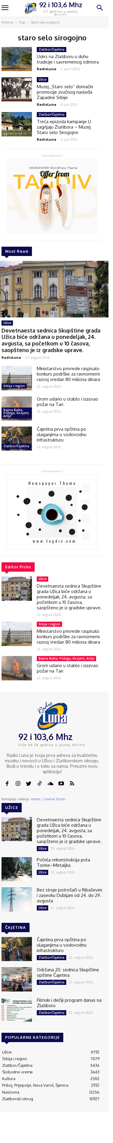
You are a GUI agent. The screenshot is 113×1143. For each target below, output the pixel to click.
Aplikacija (102, 1131)
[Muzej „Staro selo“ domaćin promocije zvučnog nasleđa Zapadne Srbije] (17, 89)
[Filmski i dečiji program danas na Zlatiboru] (17, 1010)
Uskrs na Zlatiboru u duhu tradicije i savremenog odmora (68, 59)
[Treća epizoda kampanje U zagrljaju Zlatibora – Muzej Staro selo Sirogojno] (17, 124)
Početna (7, 22)
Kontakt (34, 1131)
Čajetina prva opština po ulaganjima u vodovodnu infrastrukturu (61, 434)
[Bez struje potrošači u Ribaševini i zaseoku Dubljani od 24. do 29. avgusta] (17, 899)
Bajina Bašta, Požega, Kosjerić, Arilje (16, 413)
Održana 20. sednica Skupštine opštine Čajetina (68, 972)
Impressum (55, 1131)
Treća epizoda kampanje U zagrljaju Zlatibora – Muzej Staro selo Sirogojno (64, 127)
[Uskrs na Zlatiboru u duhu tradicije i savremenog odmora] (17, 59)
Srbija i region (14, 386)
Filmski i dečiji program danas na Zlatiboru (69, 1002)
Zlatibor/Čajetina (16, 446)
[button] (99, 8)
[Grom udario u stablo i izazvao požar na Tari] (17, 668)
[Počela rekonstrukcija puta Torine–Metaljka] (17, 869)
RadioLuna (11, 357)
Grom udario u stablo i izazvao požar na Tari (67, 401)
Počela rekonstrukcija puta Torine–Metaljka (63, 862)
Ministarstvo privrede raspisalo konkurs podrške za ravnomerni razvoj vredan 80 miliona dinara (68, 374)
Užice (7, 323)
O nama (17, 1133)
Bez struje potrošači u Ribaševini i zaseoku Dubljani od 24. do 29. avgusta (69, 895)
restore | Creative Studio (48, 799)
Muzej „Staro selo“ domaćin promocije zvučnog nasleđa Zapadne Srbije (65, 92)
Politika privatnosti (79, 1133)
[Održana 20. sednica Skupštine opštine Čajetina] (17, 979)
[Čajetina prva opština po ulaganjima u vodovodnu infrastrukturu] (17, 438)
